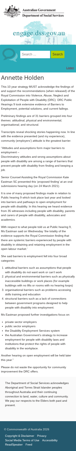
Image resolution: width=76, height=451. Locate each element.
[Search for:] (35, 54)
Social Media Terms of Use (22, 440)
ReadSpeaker (14, 444)
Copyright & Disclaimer (19, 435)
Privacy (41, 435)
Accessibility (50, 440)
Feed (29, 444)
